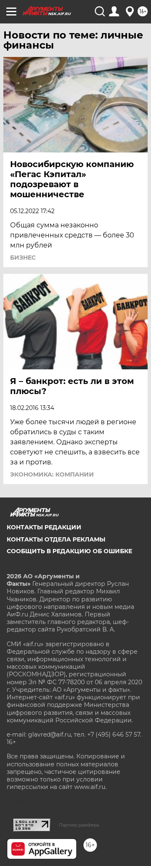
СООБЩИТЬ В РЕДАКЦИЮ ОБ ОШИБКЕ (69, 551)
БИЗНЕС (23, 257)
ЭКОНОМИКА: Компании (52, 474)
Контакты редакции (44, 527)
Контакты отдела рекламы (56, 539)
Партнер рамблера (79, 824)
